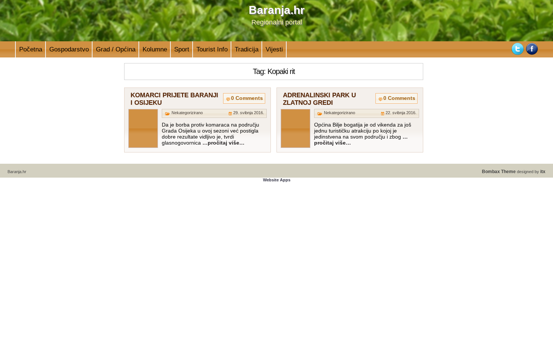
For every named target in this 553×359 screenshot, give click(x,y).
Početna (30, 49)
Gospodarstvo (69, 49)
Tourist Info (212, 49)
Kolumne (155, 49)
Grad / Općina (115, 49)
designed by (513, 171)
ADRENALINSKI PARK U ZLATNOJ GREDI (319, 99)
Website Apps (276, 180)
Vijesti (274, 49)
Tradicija (246, 49)
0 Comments (247, 98)
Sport (181, 49)
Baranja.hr (277, 10)
